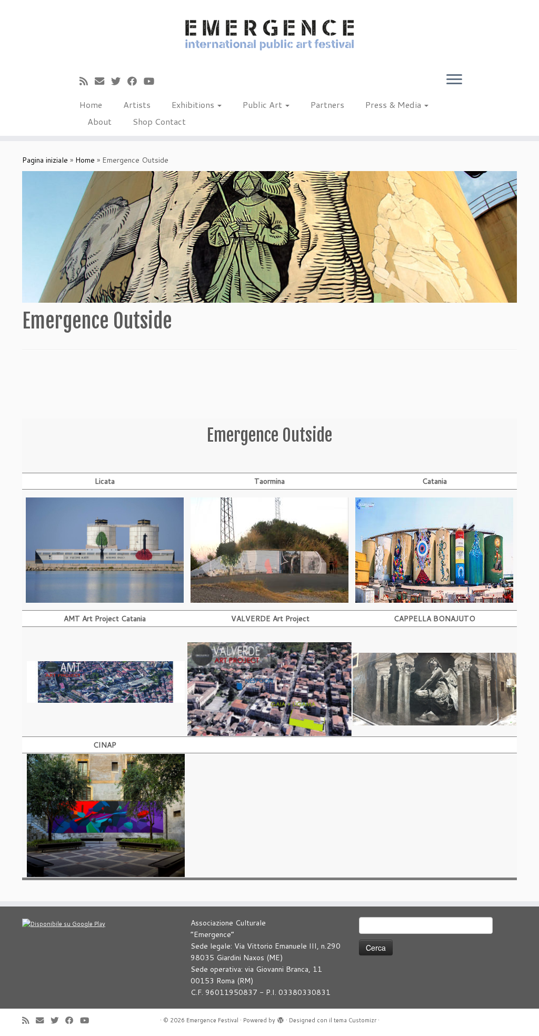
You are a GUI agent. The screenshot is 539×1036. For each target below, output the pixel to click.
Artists (137, 104)
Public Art (263, 104)
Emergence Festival (212, 1020)
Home (90, 104)
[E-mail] (103, 81)
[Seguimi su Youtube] (152, 81)
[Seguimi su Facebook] (135, 81)
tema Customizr (355, 1020)
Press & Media (394, 104)
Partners (327, 104)
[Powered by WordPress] (280, 1018)
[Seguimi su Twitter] (119, 81)
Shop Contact (159, 121)
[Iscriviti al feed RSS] (87, 81)
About (99, 121)
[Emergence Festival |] (269, 33)
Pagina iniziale (45, 160)
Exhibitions (194, 104)
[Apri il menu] (454, 80)
